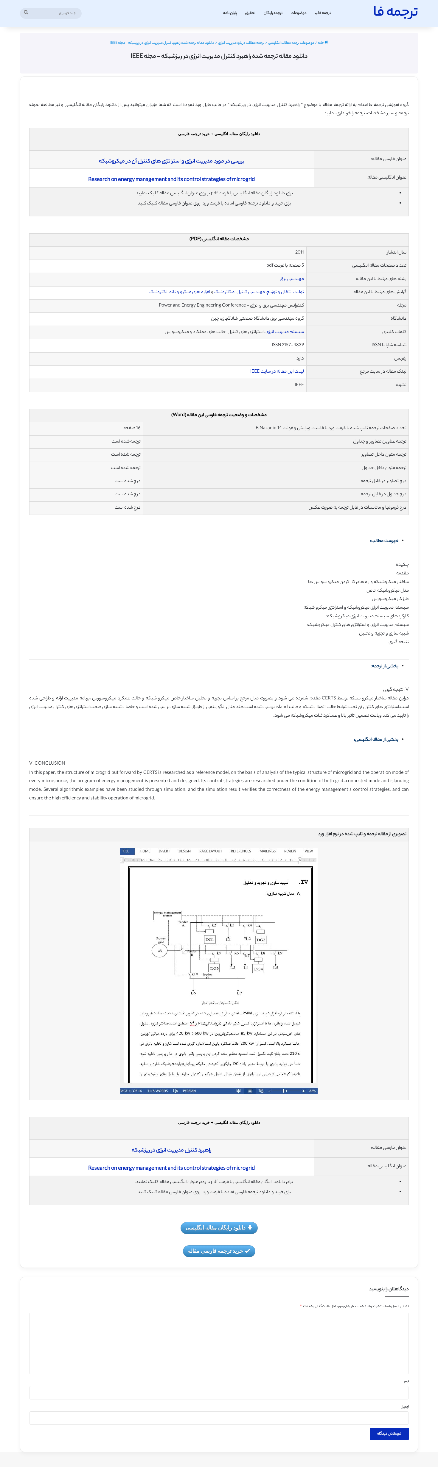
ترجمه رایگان (273, 13)
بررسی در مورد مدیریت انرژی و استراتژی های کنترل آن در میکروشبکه (171, 161)
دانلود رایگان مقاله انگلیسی (216, 1227)
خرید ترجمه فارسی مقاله (215, 1250)
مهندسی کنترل (251, 292)
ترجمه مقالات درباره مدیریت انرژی (241, 43)
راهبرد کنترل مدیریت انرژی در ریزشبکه (172, 1150)
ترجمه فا (324, 13)
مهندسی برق (292, 279)
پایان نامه (230, 13)
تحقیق (250, 13)
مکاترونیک (224, 292)
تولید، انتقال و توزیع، (285, 292)
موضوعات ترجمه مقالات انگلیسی (291, 43)
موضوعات (299, 13)
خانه (321, 43)
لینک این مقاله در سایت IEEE (277, 372)
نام (406, 1382)
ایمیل (405, 1407)
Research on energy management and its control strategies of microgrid (171, 180)
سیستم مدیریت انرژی (284, 332)
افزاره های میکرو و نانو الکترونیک (179, 292)
